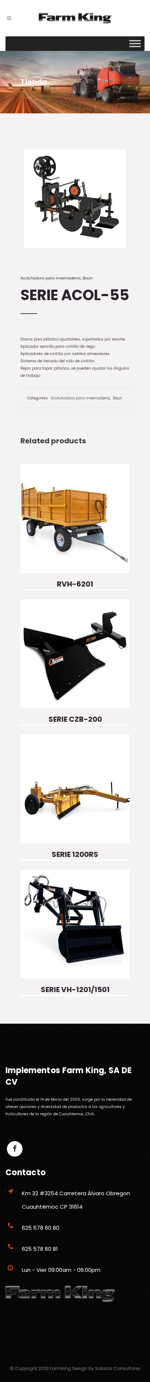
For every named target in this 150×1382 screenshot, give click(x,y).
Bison (88, 278)
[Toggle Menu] (135, 43)
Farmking (60, 1368)
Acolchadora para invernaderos (50, 278)
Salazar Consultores (118, 1368)
